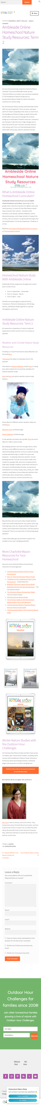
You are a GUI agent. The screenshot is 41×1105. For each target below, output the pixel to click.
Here (30, 366)
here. (10, 354)
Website (7, 929)
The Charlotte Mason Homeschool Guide (21, 592)
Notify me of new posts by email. (18, 953)
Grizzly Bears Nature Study (29, 854)
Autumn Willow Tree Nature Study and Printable (10, 855)
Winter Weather (7, 434)
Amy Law (24, 21)
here (10, 376)
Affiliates (17, 1062)
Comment (9, 883)
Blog (16, 1064)
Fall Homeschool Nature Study (17, 597)
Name (7, 910)
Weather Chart (7, 430)
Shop (25, 1064)
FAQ (25, 1062)
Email (7, 919)
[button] (40, 2)
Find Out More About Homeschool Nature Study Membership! (20, 770)
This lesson (6, 359)
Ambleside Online (10, 846)
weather (11, 844)
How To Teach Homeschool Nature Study (21, 577)
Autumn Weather (18, 366)
